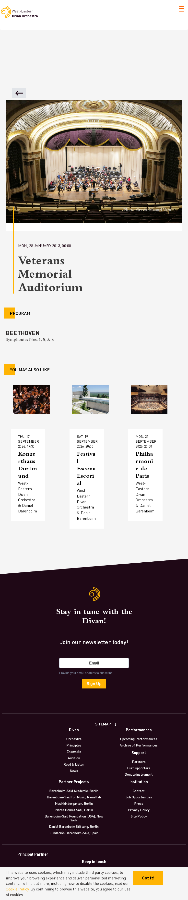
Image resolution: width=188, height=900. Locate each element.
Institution (138, 781)
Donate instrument (139, 774)
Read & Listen (73, 764)
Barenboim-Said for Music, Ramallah (74, 797)
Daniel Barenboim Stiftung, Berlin (74, 826)
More (25, 467)
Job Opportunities (139, 797)
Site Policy (139, 816)
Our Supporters (138, 768)
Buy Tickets (31, 483)
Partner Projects (74, 781)
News (74, 770)
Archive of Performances (139, 745)
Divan (74, 729)
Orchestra (74, 739)
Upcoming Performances (138, 739)
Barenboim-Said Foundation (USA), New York (74, 818)
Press (138, 803)
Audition (74, 758)
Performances (139, 729)
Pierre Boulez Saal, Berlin (74, 810)
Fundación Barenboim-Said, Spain (73, 833)
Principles (73, 745)
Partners (139, 761)
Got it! (148, 878)
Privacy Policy (139, 810)
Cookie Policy (17, 888)
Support (138, 752)
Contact (139, 791)
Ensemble (74, 751)
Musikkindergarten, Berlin (74, 803)
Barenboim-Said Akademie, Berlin (73, 791)
